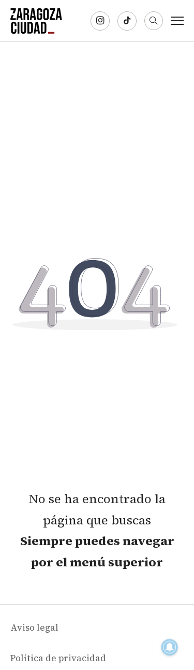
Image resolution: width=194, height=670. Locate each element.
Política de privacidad (58, 658)
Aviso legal (34, 627)
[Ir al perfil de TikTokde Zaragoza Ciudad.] (127, 21)
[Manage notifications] (169, 647)
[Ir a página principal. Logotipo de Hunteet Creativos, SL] (36, 21)
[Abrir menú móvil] (177, 21)
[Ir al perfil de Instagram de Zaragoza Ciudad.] (100, 21)
